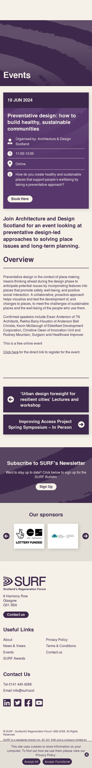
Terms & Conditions (61, 646)
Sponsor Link (29, 536)
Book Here (20, 198)
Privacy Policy (57, 640)
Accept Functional (57, 761)
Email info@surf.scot (18, 691)
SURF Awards (14, 658)
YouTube (39, 702)
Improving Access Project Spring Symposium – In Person (46, 424)
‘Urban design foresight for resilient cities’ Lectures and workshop (46, 399)
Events (8, 652)
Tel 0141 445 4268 (17, 684)
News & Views (14, 646)
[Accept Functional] (87, 754)
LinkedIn (7, 702)
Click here (11, 352)
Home (24, 583)
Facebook (28, 702)
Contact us (16, 614)
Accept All (31, 761)
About (7, 640)
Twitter (17, 702)
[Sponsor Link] (29, 536)
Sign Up (46, 486)
